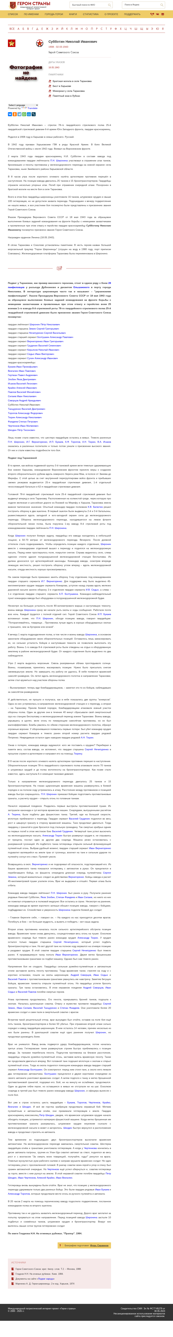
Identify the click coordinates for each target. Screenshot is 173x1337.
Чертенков (94, 1102)
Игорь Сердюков (99, 1245)
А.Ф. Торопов (72, 441)
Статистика (90, 14)
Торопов (81, 1102)
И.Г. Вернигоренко (36, 441)
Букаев (71, 1102)
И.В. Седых (92, 589)
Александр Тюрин (52, 835)
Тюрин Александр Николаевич (25, 417)
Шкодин (26, 1106)
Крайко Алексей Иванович (22, 387)
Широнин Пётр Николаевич (45, 324)
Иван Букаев (102, 1189)
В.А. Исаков (104, 441)
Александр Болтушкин (30, 1069)
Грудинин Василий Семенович (44, 345)
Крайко (106, 1102)
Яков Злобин (48, 897)
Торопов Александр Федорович (25, 413)
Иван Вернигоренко (100, 848)
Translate (33, 108)
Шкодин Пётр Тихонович (21, 430)
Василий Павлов (17, 979)
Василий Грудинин (79, 818)
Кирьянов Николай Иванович (43, 349)
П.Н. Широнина (59, 160)
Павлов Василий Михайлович (24, 392)
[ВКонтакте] (10, 114)
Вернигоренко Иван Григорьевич (45, 341)
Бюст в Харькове (62, 86)
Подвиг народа (45, 1279)
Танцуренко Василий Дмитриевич (26, 409)
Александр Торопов (19, 1193)
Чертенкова (90, 1148)
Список (13, 14)
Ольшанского (81, 287)
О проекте (111, 14)
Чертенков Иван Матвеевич (23, 425)
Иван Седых (100, 975)
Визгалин (13, 1106)
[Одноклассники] (15, 114)
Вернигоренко (40, 864)
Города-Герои (54, 14)
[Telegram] (19, 114)
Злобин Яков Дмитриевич (22, 379)
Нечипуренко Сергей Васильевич (47, 333)
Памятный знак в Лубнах (66, 95)
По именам (31, 14)
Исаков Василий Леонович (22, 383)
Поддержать (132, 14)
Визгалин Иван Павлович (22, 371)
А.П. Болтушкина (68, 594)
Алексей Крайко (46, 1177)
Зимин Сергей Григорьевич (44, 328)
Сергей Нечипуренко (96, 749)
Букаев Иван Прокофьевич (23, 366)
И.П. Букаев (56, 441)
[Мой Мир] (29, 114)
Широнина (30, 610)
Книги (73, 14)
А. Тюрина (14, 814)
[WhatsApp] (24, 114)
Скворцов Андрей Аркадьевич (24, 400)
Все (12, 29)
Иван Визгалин (64, 1177)
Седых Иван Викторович (40, 354)
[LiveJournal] (34, 114)
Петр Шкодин (46, 1115)
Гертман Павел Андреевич (23, 375)
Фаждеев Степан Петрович (23, 421)
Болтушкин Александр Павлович (55, 337)
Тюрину (78, 753)
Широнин (20, 535)
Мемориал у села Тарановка (69, 91)
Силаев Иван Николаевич (22, 396)
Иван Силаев (85, 897)
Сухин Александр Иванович (42, 358)
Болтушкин (50, 1073)
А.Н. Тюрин (88, 441)
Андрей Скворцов (81, 975)
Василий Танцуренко (45, 1008)
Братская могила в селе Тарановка (72, 81)
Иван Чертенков (27, 1177)
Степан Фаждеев (65, 897)
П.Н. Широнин (16, 441)
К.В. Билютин (95, 507)
